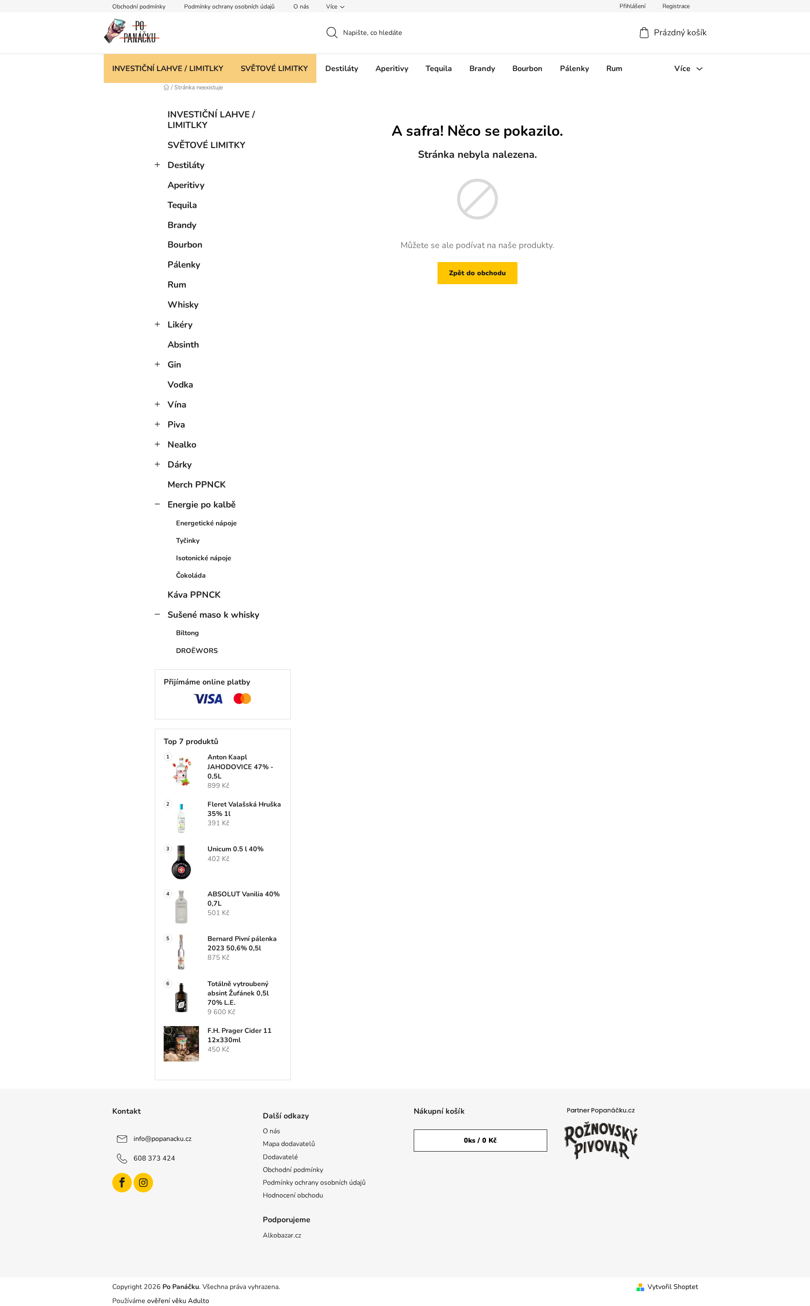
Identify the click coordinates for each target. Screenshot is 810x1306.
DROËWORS (197, 651)
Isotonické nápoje (203, 558)
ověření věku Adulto (178, 1301)
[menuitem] (168, 68)
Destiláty (186, 165)
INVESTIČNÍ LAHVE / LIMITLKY (211, 119)
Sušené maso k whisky (213, 615)
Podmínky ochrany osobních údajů (229, 7)
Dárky (180, 465)
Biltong (187, 633)
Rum (177, 285)
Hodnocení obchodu (293, 1195)
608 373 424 (154, 1158)
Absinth (183, 345)
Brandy (182, 225)
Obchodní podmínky (138, 7)
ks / (480, 1140)
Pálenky (184, 265)
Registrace (676, 6)
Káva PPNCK (194, 595)
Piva (176, 425)
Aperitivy (186, 185)
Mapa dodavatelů (289, 1144)
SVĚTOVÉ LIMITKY (206, 145)
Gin (174, 365)
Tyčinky (187, 540)
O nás (301, 7)
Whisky (183, 305)
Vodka (180, 385)
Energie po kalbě (202, 504)
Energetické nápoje (206, 523)
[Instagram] (143, 1182)
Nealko (182, 445)
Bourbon (185, 245)
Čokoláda (191, 575)
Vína (177, 405)
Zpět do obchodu (477, 273)
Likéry (180, 325)
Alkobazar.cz (282, 1235)
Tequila (182, 205)
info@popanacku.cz (162, 1138)
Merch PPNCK (197, 484)
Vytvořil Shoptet (673, 1287)
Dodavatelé (280, 1157)
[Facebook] (122, 1182)
